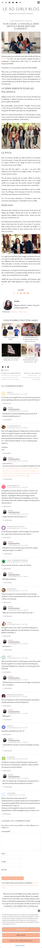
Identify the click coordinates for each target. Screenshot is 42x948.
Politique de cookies (20, 945)
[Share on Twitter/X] (5, 367)
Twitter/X (17, 312)
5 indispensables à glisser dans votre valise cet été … (30, 339)
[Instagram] (6, 2)
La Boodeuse (12, 589)
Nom (4, 854)
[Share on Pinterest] (8, 367)
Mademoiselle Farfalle (16, 526)
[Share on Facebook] (3, 367)
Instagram (24, 312)
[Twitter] (2, 2)
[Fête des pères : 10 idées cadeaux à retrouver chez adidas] (11, 329)
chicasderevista (13, 485)
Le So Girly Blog (21, 9)
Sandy (9, 656)
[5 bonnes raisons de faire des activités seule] (11, 350)
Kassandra (11, 793)
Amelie (10, 407)
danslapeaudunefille (15, 695)
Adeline (10, 726)
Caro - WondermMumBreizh (17, 560)
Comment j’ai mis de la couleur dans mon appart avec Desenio (11, 376)
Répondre (7, 403)
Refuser (21, 935)
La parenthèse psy (14, 426)
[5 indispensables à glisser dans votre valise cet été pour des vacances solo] (30, 329)
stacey (9, 622)
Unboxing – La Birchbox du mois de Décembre (31, 376)
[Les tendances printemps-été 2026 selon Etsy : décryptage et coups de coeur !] (30, 350)
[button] (39, 2)
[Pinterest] (9, 2)
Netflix (6, 370)
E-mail (4, 862)
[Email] (16, 2)
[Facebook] (13, 2)
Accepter (21, 930)
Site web (4, 870)
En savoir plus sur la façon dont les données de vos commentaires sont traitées (20, 885)
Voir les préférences (21, 941)
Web (11, 312)
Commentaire (6, 831)
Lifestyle (28, 21)
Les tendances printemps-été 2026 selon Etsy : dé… (30, 360)
